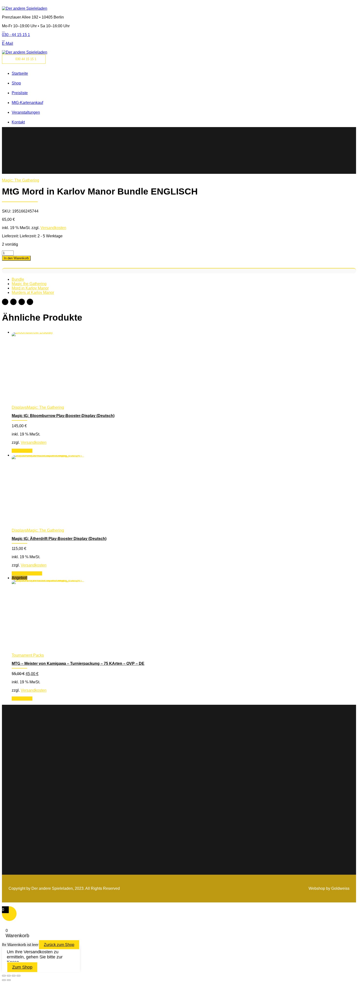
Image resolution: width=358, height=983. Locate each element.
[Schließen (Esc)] (18, 975)
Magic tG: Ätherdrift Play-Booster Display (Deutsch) (59, 539)
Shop (16, 83)
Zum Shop (22, 967)
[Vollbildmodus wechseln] (9, 975)
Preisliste (20, 93)
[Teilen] (14, 975)
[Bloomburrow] (184, 368)
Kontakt (18, 122)
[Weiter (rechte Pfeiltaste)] (9, 980)
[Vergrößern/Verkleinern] (4, 975)
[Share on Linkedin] (22, 302)
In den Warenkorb (16, 258)
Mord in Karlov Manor (30, 288)
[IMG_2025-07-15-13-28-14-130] (184, 616)
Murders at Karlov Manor (33, 292)
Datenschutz (146, 817)
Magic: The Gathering (20, 180)
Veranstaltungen (26, 112)
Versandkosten (53, 228)
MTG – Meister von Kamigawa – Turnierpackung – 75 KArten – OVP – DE (78, 663)
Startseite (20, 73)
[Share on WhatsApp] (30, 302)
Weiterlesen (22, 451)
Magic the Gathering (29, 284)
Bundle (18, 279)
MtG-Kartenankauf (27, 103)
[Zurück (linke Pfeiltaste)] (4, 980)
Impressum (144, 812)
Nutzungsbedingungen (155, 826)
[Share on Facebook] (5, 302)
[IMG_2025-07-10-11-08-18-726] (184, 491)
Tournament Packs (28, 655)
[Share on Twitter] (13, 302)
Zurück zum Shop (59, 945)
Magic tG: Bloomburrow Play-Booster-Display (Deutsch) (63, 416)
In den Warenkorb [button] (27, 573)
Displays (19, 407)
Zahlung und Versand (153, 821)
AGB (139, 808)
